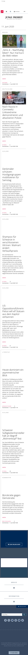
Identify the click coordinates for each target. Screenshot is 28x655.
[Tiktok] (22, 620)
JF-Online (4, 145)
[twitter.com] (9, 620)
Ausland (5, 151)
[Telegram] (19, 620)
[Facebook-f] (5, 620)
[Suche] (24, 614)
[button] (6, 11)
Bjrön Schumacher (6, 521)
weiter (4, 79)
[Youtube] (12, 620)
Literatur (6, 352)
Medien (5, 32)
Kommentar (6, 477)
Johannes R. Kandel (6, 406)
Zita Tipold (4, 82)
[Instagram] (15, 620)
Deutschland (7, 89)
